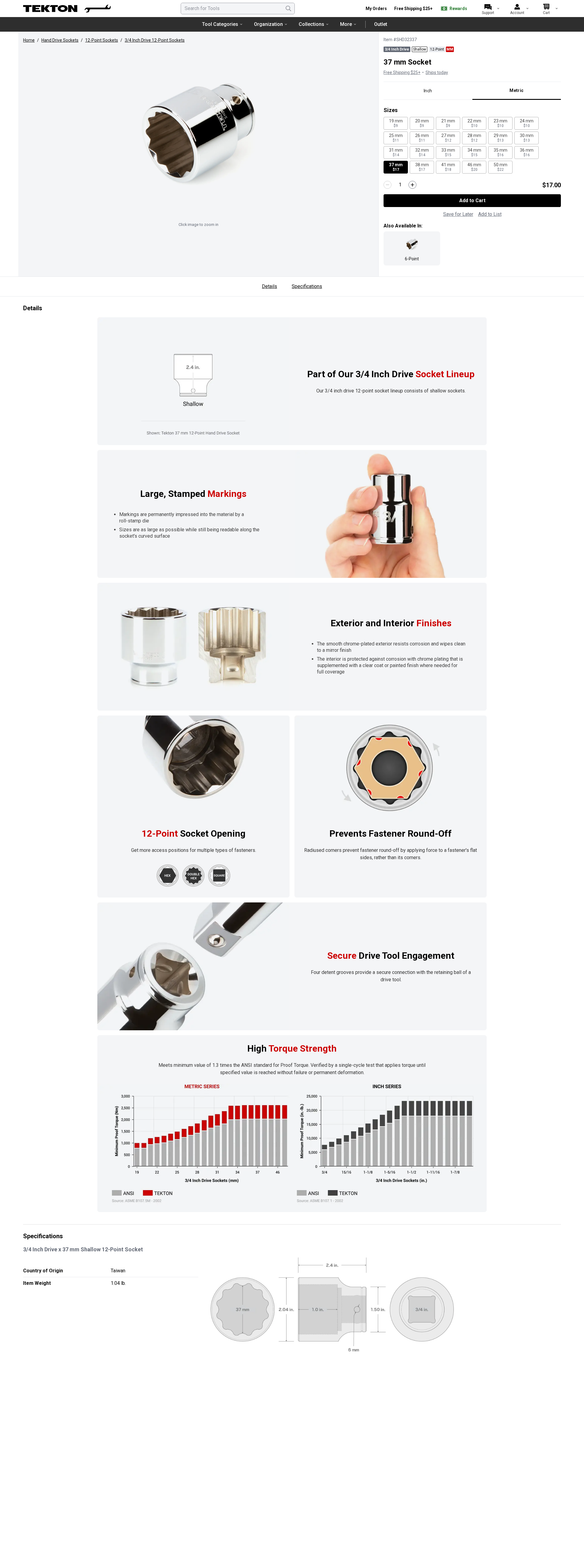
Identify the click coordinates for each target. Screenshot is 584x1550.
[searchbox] (237, 8)
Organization (268, 24)
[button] (198, 133)
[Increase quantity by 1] (412, 185)
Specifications (307, 286)
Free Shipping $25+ (413, 8)
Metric (516, 90)
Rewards (458, 8)
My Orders (376, 8)
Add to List (490, 214)
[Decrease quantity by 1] (387, 185)
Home (29, 40)
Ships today (437, 72)
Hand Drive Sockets (59, 40)
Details (269, 286)
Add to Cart (472, 200)
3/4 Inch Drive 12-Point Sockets (155, 40)
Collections (311, 24)
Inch (428, 90)
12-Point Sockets (101, 40)
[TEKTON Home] (67, 8)
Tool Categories (220, 24)
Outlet (380, 24)
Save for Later (458, 214)
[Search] (288, 8)
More (346, 24)
